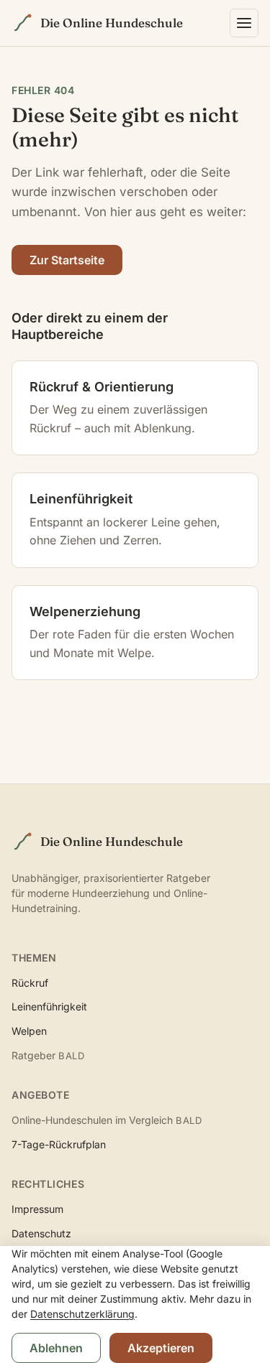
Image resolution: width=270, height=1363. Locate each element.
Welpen (29, 1031)
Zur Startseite (67, 260)
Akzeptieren (160, 1348)
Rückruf (30, 983)
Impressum (37, 1209)
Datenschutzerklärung (82, 1314)
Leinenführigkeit (49, 1006)
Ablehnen (56, 1348)
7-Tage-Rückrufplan (59, 1144)
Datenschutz (41, 1233)
